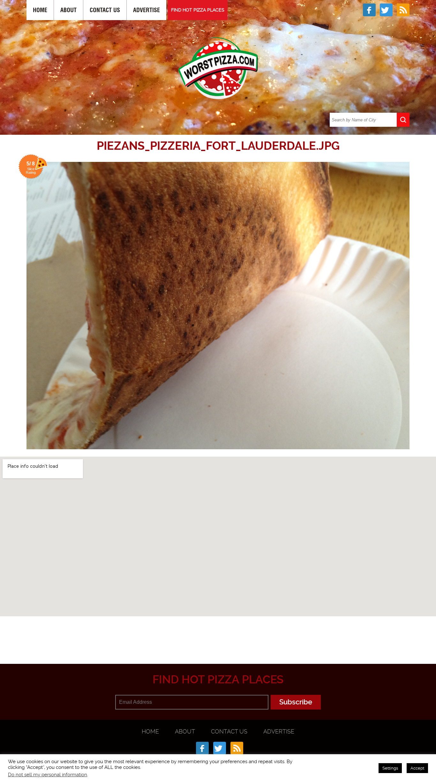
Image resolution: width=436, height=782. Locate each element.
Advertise (146, 10)
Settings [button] (390, 768)
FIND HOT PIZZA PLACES (197, 9)
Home (40, 10)
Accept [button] (417, 768)
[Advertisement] (218, 632)
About (68, 10)
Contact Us (105, 10)
